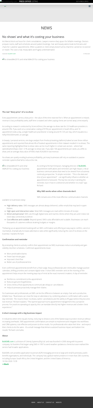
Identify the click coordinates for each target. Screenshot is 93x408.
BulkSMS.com (8, 341)
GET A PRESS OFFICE (82, 1)
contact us (50, 402)
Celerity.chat (12, 53)
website (58, 402)
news (33, 402)
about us (40, 402)
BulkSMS (82, 166)
